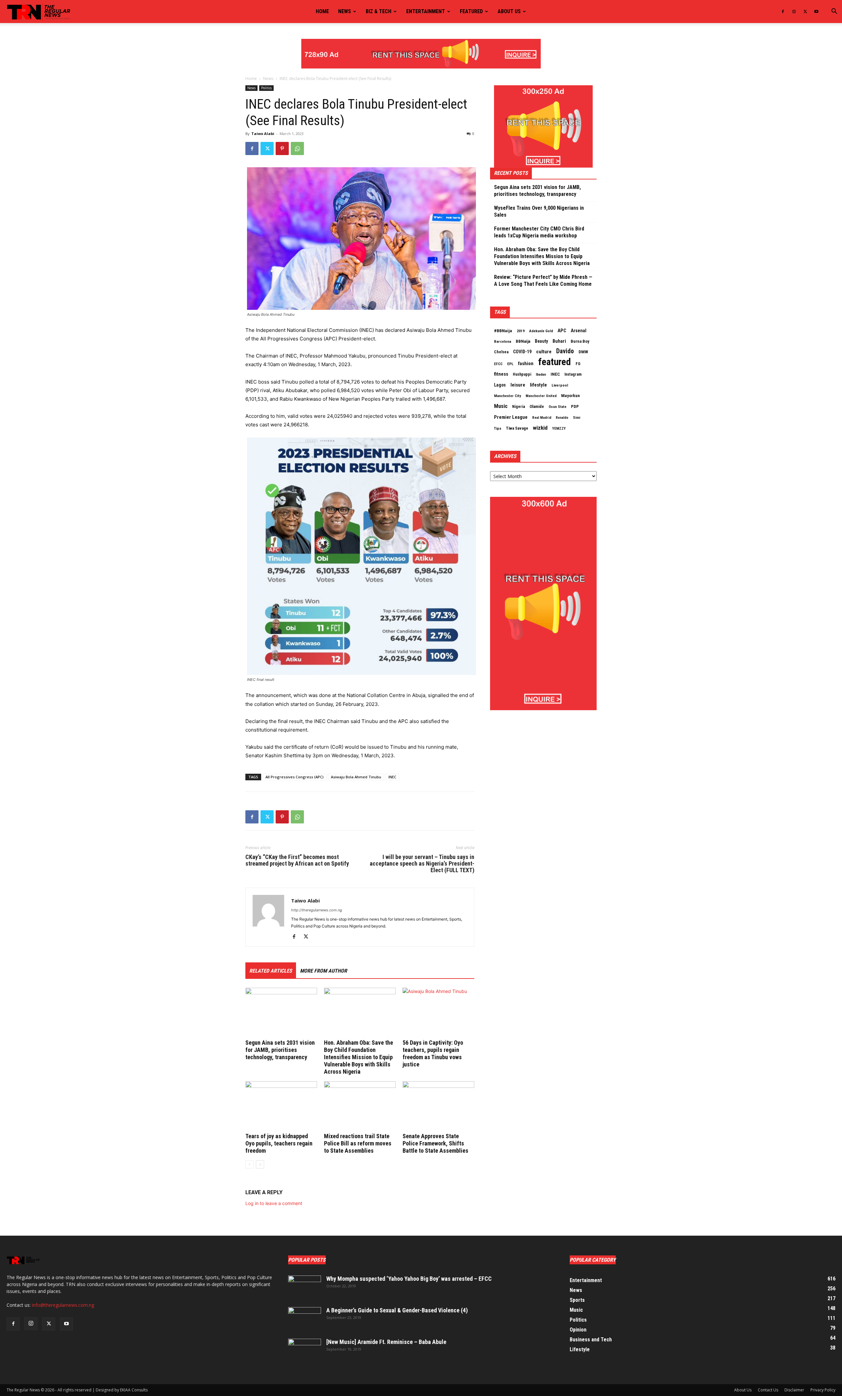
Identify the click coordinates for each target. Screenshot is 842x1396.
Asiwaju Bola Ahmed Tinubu (356, 776)
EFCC (498, 364)
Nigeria (518, 406)
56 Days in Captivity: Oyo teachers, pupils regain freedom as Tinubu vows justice (433, 1053)
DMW (583, 351)
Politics (266, 88)
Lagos (500, 385)
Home (322, 11)
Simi (576, 418)
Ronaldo (562, 418)
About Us (743, 1390)
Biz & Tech (378, 11)
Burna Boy (580, 341)
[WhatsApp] (297, 148)
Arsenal (578, 330)
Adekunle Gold (541, 331)
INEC (392, 776)
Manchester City (507, 395)
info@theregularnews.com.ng (63, 1305)
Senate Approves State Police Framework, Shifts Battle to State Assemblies (435, 1143)
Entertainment (425, 11)
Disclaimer (794, 1390)
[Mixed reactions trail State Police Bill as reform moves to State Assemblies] (360, 1106)
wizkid (540, 427)
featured (554, 362)
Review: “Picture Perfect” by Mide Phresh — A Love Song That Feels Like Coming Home (543, 280)
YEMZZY (559, 428)
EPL (510, 364)
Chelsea (501, 351)
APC (561, 330)
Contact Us (768, 1390)
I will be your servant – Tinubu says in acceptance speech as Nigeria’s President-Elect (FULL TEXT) (422, 863)
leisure (517, 385)
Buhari (559, 341)
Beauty (541, 341)
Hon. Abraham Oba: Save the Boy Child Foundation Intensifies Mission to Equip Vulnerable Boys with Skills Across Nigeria (358, 1057)
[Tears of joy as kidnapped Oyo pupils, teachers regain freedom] (281, 1106)
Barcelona (502, 341)
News (344, 11)
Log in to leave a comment (273, 1203)
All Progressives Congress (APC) (294, 776)
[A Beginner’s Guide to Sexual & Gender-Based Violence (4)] (304, 1318)
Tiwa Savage (517, 428)
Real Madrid (541, 418)
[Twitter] (805, 11)
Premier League (511, 417)
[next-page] (260, 1164)
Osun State (557, 407)
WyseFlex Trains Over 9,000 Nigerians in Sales (539, 211)
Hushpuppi (522, 374)
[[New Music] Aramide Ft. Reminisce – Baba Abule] (304, 1350)
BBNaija (523, 341)
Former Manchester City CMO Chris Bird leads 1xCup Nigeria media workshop (539, 232)
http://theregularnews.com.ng (316, 910)
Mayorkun (570, 395)
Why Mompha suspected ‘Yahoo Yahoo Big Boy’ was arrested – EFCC (409, 1278)
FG (578, 363)
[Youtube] (816, 11)
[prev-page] (249, 1164)
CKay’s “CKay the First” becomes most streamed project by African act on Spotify (297, 860)
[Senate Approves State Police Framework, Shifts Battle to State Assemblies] (438, 1106)
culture (544, 352)
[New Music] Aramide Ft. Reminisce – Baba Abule (386, 1341)
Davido (565, 351)
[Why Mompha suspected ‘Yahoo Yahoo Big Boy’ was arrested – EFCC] (304, 1287)
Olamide (537, 406)
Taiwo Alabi (262, 133)
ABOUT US (509, 11)
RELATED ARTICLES (270, 971)
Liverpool (560, 385)
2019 (521, 331)
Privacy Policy (822, 1390)
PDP (575, 406)
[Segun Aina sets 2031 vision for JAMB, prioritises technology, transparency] (281, 1012)
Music (501, 406)
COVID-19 (522, 351)
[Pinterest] (282, 148)
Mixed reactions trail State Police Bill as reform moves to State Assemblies (357, 1143)
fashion (525, 363)
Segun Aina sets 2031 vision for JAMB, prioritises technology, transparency (280, 1049)
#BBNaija (503, 330)
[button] (834, 12)
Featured (471, 11)
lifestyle (538, 385)
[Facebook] (783, 11)
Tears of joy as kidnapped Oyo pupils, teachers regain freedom (278, 1143)
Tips (497, 428)
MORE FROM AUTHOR (323, 971)
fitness (501, 374)
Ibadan (541, 374)
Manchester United (541, 396)
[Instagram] (794, 11)
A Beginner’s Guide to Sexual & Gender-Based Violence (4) (397, 1310)
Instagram (573, 374)
